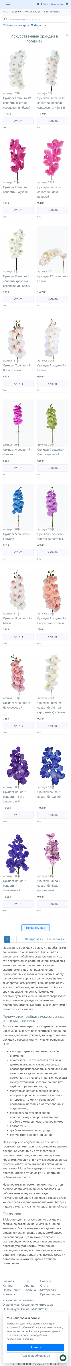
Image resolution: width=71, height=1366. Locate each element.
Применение (11, 1290)
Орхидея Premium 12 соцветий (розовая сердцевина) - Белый (51, 102)
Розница (30, 1290)
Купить (18, 121)
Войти (45, 4)
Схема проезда (52, 11)
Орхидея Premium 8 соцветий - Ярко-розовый (50, 191)
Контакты (9, 1294)
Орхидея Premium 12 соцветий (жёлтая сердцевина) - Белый (17, 102)
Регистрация (57, 4)
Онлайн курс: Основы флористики (25, 1309)
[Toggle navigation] (8, 4)
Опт (26, 1281)
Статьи (45, 1285)
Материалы (48, 1290)
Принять (35, 1347)
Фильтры (39, 25)
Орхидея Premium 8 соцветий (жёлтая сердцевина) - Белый (51, 707)
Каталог (8, 1285)
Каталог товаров (17, 25)
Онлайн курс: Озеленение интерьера (28, 1304)
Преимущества (50, 1294)
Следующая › (34, 939)
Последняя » (56, 939)
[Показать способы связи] (63, 1358)
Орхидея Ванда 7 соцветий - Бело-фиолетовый (48, 885)
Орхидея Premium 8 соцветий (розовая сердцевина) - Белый (17, 281)
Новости (46, 1281)
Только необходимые (35, 1355)
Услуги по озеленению (18, 1300)
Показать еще (35, 927)
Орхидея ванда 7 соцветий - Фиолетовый (14, 885)
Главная (8, 1281)
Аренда (29, 1285)
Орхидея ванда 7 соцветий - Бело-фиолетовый (14, 796)
